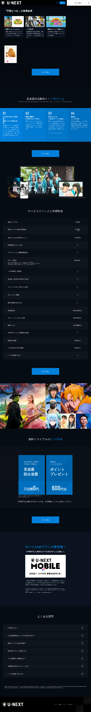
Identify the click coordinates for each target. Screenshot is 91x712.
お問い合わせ (70, 704)
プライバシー (65, 704)
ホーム (56, 704)
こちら (28, 264)
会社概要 (59, 704)
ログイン (62, 3)
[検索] (57, 2)
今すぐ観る (77, 3)
